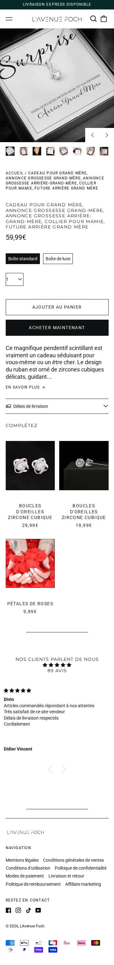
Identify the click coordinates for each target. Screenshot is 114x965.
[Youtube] (38, 910)
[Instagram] (18, 910)
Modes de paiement (25, 875)
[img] (57, 665)
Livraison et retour (66, 875)
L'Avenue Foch (32, 926)
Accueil (15, 173)
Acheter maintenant (57, 327)
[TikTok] (28, 910)
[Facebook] (8, 910)
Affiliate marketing (83, 884)
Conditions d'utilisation (28, 868)
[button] (94, 19)
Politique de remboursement (33, 884)
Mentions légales (22, 860)
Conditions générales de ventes (73, 860)
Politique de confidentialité (80, 868)
